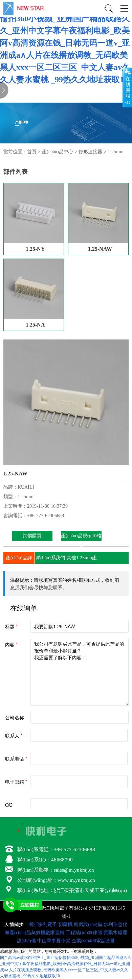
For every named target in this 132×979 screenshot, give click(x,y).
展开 (127, 87)
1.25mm (116, 151)
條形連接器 (90, 151)
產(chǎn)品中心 (57, 151)
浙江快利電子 (42, 924)
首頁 (32, 151)
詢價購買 (32, 535)
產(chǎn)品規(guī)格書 (81, 540)
